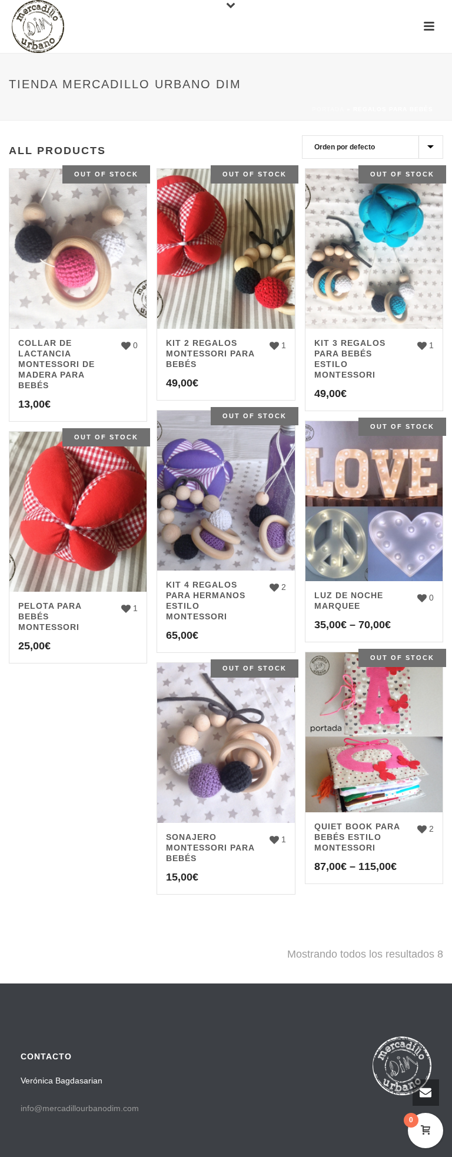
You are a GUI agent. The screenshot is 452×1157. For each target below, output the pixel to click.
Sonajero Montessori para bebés (210, 847)
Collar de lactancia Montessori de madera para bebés (56, 364)
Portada (328, 109)
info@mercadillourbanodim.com (80, 1108)
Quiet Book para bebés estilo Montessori (357, 837)
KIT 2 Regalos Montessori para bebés (210, 353)
